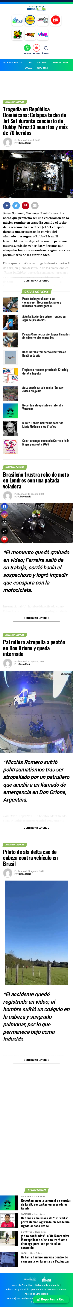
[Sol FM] (17, 34)
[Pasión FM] (42, 20)
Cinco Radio (24, 143)
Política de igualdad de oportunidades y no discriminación (36, 1289)
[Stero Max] (30, 34)
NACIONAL (42, 62)
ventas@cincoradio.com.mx (21, 1298)
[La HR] (55, 20)
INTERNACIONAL (61, 62)
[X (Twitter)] (4, 522)
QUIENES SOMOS (12, 62)
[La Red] (17, 20)
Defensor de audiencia (47, 1285)
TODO (29, 62)
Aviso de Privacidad (22, 1285)
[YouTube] (4, 539)
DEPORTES (42, 68)
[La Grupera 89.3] (30, 20)
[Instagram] (4, 514)
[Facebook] (4, 506)
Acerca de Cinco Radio (36, 1294)
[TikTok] (4, 531)
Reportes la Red (52, 1299)
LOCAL (28, 68)
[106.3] (42, 34)
